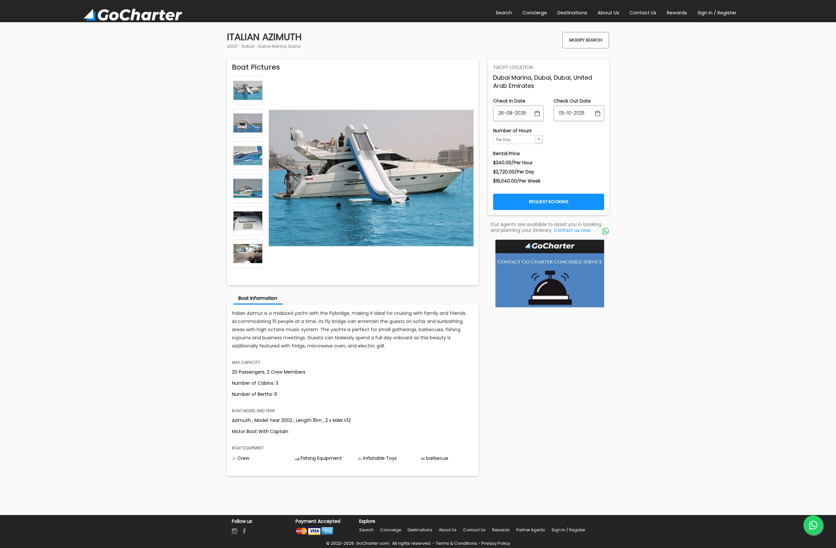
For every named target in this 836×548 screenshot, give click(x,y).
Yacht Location (513, 67)
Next (248, 264)
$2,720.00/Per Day (513, 172)
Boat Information (257, 298)
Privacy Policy (495, 543)
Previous (248, 80)
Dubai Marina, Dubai (279, 46)
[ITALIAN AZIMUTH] (248, 90)
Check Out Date (572, 101)
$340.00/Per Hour (513, 163)
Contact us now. (572, 230)
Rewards (501, 530)
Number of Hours (512, 131)
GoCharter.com (372, 543)
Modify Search (585, 40)
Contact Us (474, 530)
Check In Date (509, 101)
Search (366, 530)
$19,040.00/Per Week (516, 181)
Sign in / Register (568, 530)
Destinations (420, 530)
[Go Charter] (133, 15)
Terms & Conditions (456, 543)
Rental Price (506, 153)
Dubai (248, 46)
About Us (448, 530)
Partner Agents (530, 530)
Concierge (390, 530)
